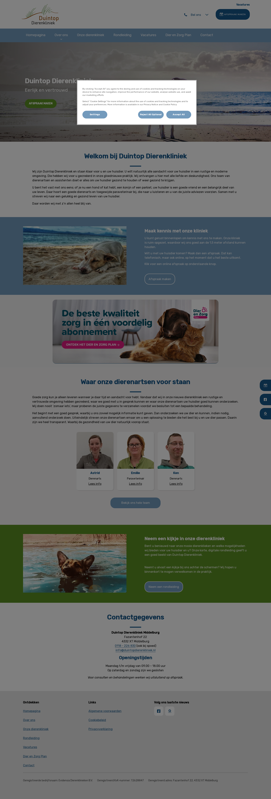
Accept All (179, 114)
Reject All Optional (151, 114)
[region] (137, 102)
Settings (95, 114)
